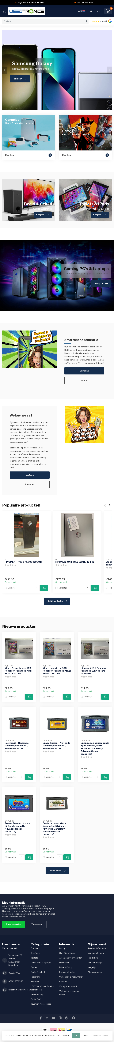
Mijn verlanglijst (95, 962)
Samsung (84, 370)
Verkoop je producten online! (69, 993)
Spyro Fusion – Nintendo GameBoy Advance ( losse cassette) (56, 746)
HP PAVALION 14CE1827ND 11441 (74, 562)
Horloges (35, 981)
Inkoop (62, 948)
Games (34, 967)
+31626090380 (15, 981)
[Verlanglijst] (98, 11)
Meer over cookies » (101, 1035)
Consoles (35, 948)
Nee (86, 1035)
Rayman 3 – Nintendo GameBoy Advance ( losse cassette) (17, 746)
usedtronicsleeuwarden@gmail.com (25, 989)
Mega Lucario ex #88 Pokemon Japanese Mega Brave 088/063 (57, 671)
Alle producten (95, 972)
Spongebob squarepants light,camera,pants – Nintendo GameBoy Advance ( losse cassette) (95, 748)
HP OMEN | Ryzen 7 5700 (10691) (23, 562)
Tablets (34, 957)
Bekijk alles (55, 870)
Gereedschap (37, 994)
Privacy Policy (65, 967)
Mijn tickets (93, 957)
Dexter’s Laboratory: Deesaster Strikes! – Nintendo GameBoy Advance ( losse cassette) (54, 829)
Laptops (30, 475)
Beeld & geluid (38, 972)
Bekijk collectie (55, 601)
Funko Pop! (36, 999)
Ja (76, 1035)
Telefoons (35, 953)
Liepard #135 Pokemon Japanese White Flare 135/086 (94, 671)
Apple (84, 380)
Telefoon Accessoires (41, 1003)
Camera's (29, 484)
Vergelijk (12, 588)
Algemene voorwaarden (70, 957)
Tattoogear (37, 924)
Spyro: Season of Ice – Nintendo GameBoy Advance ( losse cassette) (17, 827)
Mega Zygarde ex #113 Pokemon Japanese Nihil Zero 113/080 (18, 671)
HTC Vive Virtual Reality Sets (42, 988)
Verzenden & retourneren (71, 976)
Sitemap (63, 981)
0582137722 (14, 972)
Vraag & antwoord (68, 986)
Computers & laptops (41, 962)
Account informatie (97, 948)
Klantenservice (13, 924)
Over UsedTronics (67, 953)
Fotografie (35, 976)
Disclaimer (64, 962)
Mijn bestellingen (96, 953)
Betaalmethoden (67, 972)
